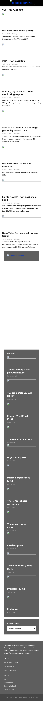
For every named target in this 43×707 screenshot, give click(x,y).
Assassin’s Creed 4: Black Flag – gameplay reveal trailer (20, 129)
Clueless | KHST (16, 545)
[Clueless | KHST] (21, 537)
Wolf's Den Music (10, 670)
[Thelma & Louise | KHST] (21, 516)
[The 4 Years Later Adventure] (21, 493)
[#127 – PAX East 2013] (21, 50)
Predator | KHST (16, 589)
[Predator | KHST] (21, 581)
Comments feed (10, 686)
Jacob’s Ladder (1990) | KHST (19, 567)
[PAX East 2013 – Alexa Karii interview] (21, 153)
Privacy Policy (9, 666)
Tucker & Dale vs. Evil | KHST (19, 394)
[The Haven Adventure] (21, 431)
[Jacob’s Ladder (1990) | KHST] (21, 558)
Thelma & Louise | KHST (17, 526)
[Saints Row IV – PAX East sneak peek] (21, 186)
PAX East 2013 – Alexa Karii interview (17, 165)
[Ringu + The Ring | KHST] (21, 408)
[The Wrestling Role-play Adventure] (21, 361)
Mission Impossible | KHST (18, 479)
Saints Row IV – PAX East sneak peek (19, 198)
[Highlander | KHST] (21, 449)
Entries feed (8, 683)
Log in (6, 679)
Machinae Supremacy (11, 662)
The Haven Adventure (19, 439)
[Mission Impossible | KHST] (21, 470)
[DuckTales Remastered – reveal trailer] (21, 222)
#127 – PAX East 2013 (14, 61)
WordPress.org (9, 689)
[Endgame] (21, 601)
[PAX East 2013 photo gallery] (21, 20)
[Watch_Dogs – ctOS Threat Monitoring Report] (21, 81)
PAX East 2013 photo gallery (18, 30)
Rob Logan (15, 34)
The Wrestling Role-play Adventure (18, 371)
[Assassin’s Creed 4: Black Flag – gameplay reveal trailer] (21, 117)
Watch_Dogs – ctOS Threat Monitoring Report (17, 93)
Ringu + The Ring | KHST (17, 418)
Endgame (12, 609)
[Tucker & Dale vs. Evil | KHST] (21, 385)
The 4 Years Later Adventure (17, 502)
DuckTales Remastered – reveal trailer (20, 234)
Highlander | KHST (17, 457)
